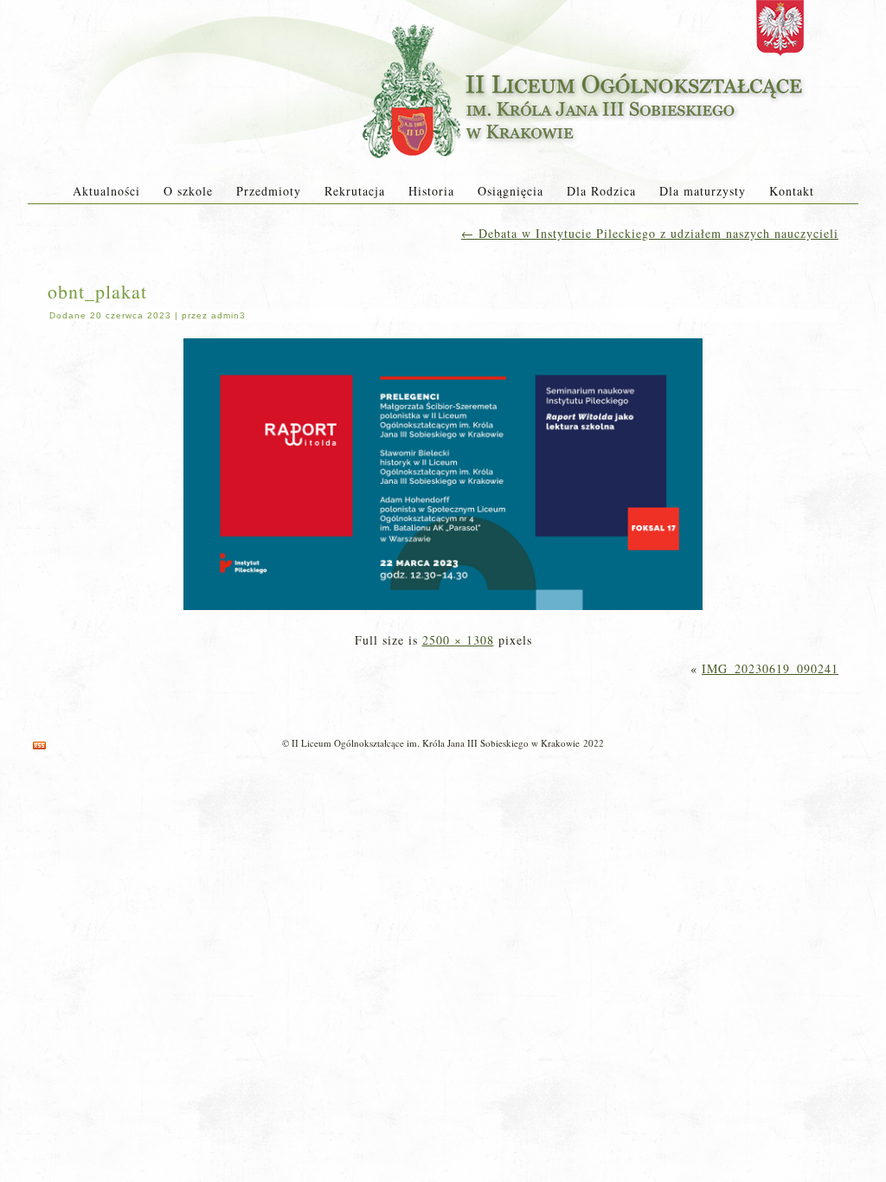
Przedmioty (268, 191)
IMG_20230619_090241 (770, 668)
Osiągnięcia (510, 191)
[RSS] (39, 745)
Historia (431, 191)
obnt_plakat (97, 291)
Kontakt (791, 191)
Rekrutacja (354, 191)
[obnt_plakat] (443, 611)
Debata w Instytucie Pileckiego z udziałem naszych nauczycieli (649, 233)
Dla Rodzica (601, 191)
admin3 (228, 315)
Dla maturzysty (702, 191)
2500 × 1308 (458, 640)
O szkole (188, 191)
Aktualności (106, 191)
